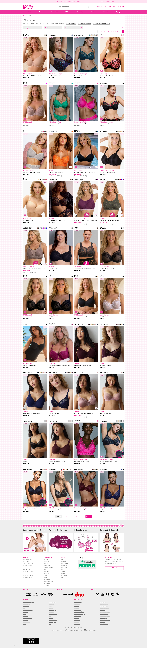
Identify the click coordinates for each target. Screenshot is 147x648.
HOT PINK (43, 131)
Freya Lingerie (26, 604)
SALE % (105, 12)
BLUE (121, 180)
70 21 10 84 (30, 563)
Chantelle (51, 612)
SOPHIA (97, 373)
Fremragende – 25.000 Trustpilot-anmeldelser (68, 1)
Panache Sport (52, 610)
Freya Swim (26, 606)
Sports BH (76, 618)
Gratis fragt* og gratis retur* (107, 1)
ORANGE (72, 131)
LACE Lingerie (52, 622)
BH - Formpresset (104, 608)
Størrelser (54, 12)
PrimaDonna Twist (27, 618)
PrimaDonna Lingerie (28, 602)
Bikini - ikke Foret (104, 606)
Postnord (68, 594)
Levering (46, 563)
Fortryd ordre (47, 565)
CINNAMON (45, 180)
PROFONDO (97, 131)
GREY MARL (41, 131)
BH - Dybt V (102, 610)
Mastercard (50, 594)
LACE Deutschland (28, 575)
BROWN (37, 228)
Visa (43, 594)
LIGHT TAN (121, 131)
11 (118, 31)
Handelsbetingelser (49, 585)
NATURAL (94, 35)
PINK (46, 83)
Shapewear (64, 573)
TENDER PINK (70, 421)
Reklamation (47, 573)
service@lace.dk (27, 565)
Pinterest (117, 594)
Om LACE (63, 559)
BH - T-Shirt (77, 620)
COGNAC (120, 131)
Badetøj (80, 12)
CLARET (88, 324)
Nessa (50, 606)
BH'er (67, 12)
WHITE (92, 35)
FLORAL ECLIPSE (123, 83)
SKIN (91, 324)
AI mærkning (47, 579)
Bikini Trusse (77, 616)
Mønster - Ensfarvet (79, 612)
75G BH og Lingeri (71, 23)
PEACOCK (89, 35)
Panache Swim (52, 602)
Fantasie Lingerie (53, 620)
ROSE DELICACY (123, 35)
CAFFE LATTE (91, 35)
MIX (120, 180)
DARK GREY (116, 180)
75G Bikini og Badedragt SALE (101, 23)
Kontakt (45, 577)
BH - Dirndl (102, 622)
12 (120, 31)
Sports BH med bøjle (105, 612)
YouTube (102, 594)
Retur (45, 569)
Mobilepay (36, 594)
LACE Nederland (27, 577)
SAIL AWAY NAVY (41, 228)
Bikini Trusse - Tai (104, 614)
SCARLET (63, 469)
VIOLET (97, 180)
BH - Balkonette (104, 604)
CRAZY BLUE (121, 469)
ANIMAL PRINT (70, 180)
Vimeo (97, 594)
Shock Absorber (53, 614)
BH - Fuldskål (77, 610)
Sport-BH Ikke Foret (105, 620)
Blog (62, 577)
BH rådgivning (64, 563)
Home (29, 12)
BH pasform (64, 567)
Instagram (112, 594)
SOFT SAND (123, 421)
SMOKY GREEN (72, 421)
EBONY (123, 131)
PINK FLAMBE (121, 35)
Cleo (50, 616)
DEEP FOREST (121, 421)
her (85, 629)
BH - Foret (76, 606)
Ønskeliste (107, 6)
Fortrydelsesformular (49, 567)
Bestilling (46, 559)
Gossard (51, 618)
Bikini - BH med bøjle (79, 614)
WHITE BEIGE (123, 228)
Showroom (63, 561)
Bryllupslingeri (103, 618)
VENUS (97, 35)
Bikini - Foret (103, 602)
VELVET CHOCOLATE (69, 421)
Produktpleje (64, 575)
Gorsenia (25, 616)
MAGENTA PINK (72, 324)
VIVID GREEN (72, 83)
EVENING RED (92, 469)
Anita (24, 624)
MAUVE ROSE (118, 324)
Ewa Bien (51, 608)
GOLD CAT (97, 228)
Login (98, 6)
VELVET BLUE (116, 421)
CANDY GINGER (97, 469)
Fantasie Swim (26, 622)
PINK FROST (46, 131)
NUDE (38, 180)
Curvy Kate (51, 604)
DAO (79, 594)
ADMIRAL (97, 324)
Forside (25, 15)
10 (115, 31)
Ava (24, 608)
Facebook (107, 594)
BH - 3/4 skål (77, 604)
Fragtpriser (46, 561)
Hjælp (114, 6)
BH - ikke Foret (77, 602)
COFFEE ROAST (43, 180)
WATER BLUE (72, 35)
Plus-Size (76, 608)
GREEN (115, 180)
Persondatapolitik (48, 583)
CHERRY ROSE (94, 324)
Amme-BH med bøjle (105, 616)
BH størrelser (64, 565)
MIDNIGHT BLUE (96, 469)
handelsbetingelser (91, 630)
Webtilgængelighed (48, 581)
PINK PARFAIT (46, 469)
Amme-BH (76, 622)
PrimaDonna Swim (27, 610)
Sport (92, 12)
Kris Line (25, 620)
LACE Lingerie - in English (29, 571)
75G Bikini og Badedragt (85, 23)
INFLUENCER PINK (97, 83)
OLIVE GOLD (92, 324)
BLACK (46, 35)
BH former (63, 569)
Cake (50, 624)
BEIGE (45, 35)
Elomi (24, 614)
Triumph (25, 612)
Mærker (41, 12)
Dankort (28, 594)
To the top (14, 646)
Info (61, 176)
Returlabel (46, 571)
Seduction (77, 624)
